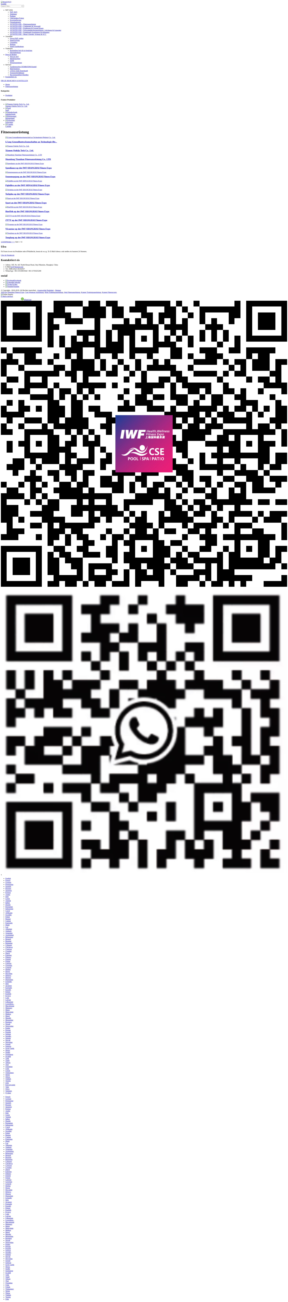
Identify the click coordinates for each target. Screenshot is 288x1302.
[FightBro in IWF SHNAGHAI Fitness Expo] (23, 181)
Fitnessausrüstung (11, 86)
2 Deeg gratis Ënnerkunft (19, 71)
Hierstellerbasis (15, 53)
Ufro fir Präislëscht (7, 255)
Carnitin (8, 126)
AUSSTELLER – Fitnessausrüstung (23, 24)
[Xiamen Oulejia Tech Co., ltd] (17, 146)
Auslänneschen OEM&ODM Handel (23, 67)
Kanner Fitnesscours (109, 292)
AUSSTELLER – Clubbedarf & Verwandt (25, 26)
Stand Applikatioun (17, 46)
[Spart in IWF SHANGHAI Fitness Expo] (22, 198)
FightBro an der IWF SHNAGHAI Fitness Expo (27, 185)
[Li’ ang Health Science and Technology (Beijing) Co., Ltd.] (30, 137)
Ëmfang (13, 16)
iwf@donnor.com (17, 267)
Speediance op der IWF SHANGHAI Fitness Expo (28, 168)
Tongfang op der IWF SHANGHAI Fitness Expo (27, 237)
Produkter (8, 95)
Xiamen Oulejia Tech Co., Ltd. (16, 106)
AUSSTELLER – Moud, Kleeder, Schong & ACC (28, 34)
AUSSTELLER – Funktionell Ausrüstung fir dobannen (29, 32)
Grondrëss (13, 42)
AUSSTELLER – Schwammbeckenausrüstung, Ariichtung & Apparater (35, 30)
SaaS (7, 110)
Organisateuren (15, 22)
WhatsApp (27, 300)
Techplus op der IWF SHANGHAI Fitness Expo (27, 194)
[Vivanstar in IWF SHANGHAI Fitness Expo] (23, 224)
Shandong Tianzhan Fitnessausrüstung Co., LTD (28, 159)
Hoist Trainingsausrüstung (54, 292)
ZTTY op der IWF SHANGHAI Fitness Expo (26, 220)
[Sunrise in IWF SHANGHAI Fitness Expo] (25, 172)
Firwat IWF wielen (16, 38)
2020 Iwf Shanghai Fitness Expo (12, 292)
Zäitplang (13, 14)
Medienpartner (15, 59)
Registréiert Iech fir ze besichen (21, 50)
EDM (12, 61)
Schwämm (9, 122)
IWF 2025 (13, 12)
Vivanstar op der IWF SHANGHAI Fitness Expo (27, 229)
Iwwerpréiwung (15, 20)
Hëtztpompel (10, 118)
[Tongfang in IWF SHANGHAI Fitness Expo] (24, 233)
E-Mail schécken (7, 296)
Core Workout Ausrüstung (34, 292)
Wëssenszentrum (16, 63)
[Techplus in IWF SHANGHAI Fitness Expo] (23, 190)
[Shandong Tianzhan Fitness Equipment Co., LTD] (23, 155)
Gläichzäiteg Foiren (17, 18)
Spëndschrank (10, 114)
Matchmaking (15, 69)
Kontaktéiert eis (11, 77)
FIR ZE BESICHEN (8, 81)
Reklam (12, 44)
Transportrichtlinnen (17, 73)
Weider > (9, 242)
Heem (7, 84)
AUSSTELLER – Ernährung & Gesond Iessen (26, 28)
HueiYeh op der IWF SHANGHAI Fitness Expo (27, 211)
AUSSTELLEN (22, 81)
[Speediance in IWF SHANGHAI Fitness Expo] (24, 163)
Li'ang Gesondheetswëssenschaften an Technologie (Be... (31, 142)
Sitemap (58, 290)
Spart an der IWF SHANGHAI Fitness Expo (26, 203)
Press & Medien (11, 55)
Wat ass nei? (14, 57)
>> (14, 242)
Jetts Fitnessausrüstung (72, 292)
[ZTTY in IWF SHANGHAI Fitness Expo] (22, 216)
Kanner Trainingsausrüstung (91, 292)
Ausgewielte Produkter (45, 290)
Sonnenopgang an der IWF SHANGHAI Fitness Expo (30, 176)
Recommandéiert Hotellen (19, 75)
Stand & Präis (15, 40)
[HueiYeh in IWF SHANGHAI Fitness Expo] (23, 207)
